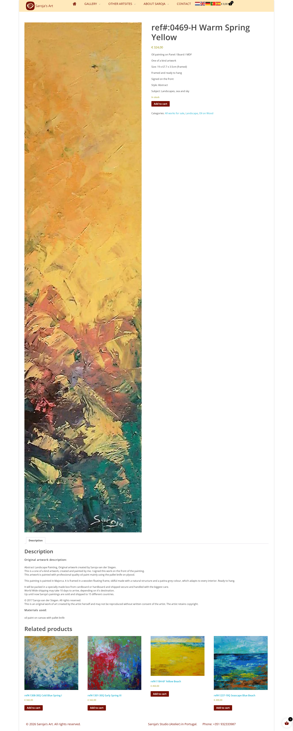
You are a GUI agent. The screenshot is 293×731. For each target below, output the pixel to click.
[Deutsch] (208, 3)
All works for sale (174, 113)
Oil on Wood (206, 113)
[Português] (213, 3)
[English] (202, 3)
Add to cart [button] (33, 707)
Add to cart (160, 103)
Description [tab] (36, 540)
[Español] (218, 3)
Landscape (192, 113)
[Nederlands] (197, 3)
